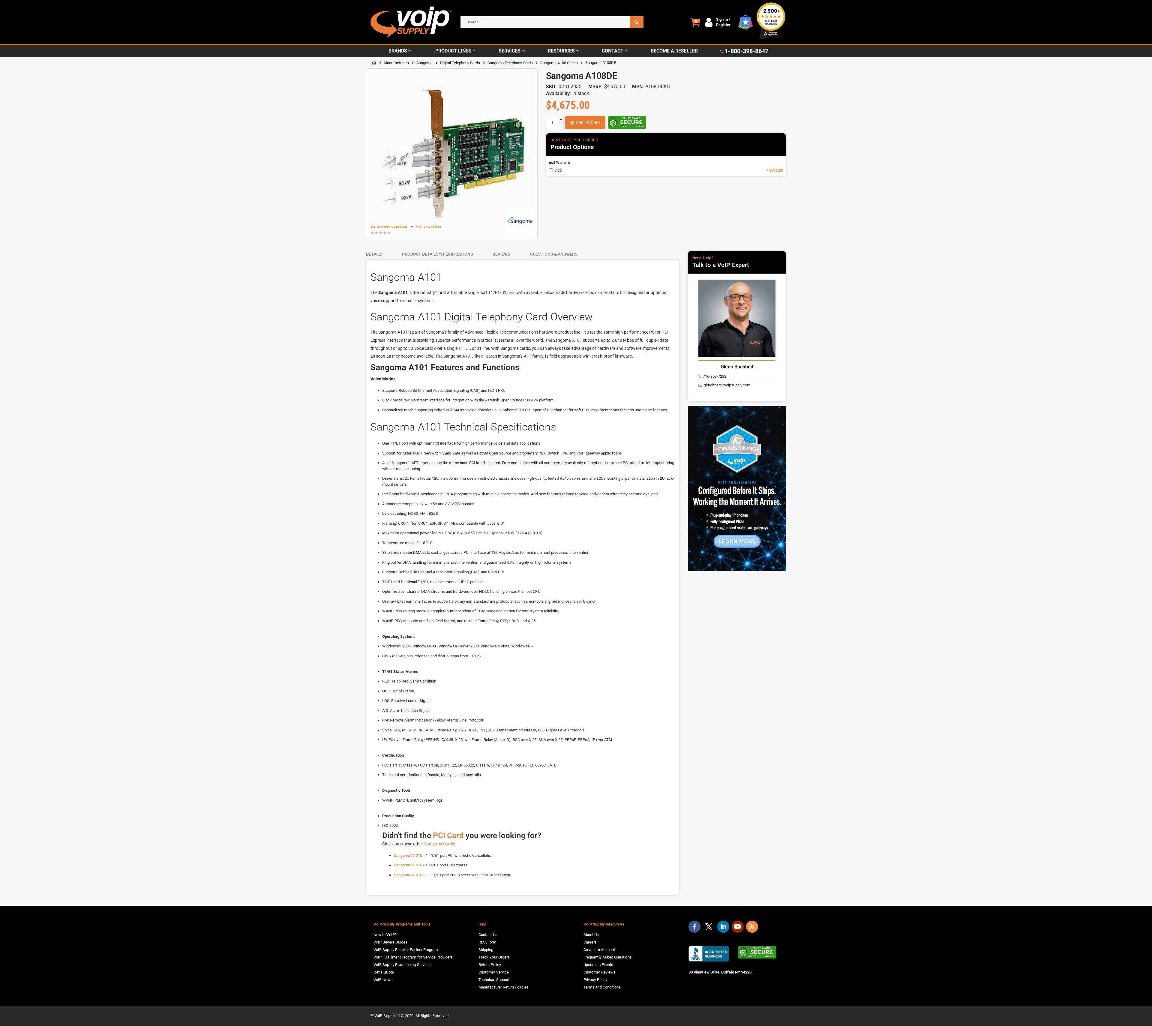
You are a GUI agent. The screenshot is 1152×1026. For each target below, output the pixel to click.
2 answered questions (389, 226)
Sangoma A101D (408, 855)
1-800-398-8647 (746, 51)
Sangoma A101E (408, 865)
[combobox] (552, 22)
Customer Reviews (600, 972)
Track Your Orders (494, 957)
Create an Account (599, 949)
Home (374, 62)
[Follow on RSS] (752, 927)
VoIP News (383, 979)
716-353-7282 (714, 376)
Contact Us (487, 934)
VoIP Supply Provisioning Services (403, 964)
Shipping (486, 949)
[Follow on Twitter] (709, 928)
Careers (590, 942)
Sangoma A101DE (409, 875)
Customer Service (493, 972)
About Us (591, 934)
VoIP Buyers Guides (390, 942)
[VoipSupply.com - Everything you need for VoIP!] (411, 22)
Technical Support (493, 979)
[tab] (379, 254)
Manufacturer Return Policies (503, 987)
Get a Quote (384, 972)
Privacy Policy (595, 979)
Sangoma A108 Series (559, 63)
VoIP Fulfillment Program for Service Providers (413, 957)
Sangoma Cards (439, 844)
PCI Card (448, 835)
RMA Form (487, 942)
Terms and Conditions (602, 987)
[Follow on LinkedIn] (723, 927)
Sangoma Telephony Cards (510, 63)
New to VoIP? (385, 934)
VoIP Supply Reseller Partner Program (406, 949)
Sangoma (424, 63)
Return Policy (489, 964)
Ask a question (428, 226)
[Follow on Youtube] (738, 927)
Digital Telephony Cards (460, 63)
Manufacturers (396, 63)
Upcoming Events (598, 964)
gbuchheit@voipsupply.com (727, 385)
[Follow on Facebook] (694, 927)
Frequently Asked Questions (608, 957)
